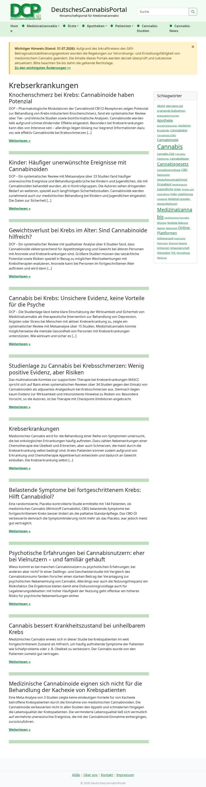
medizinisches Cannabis (176, 217)
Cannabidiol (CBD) (166, 135)
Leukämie (162, 199)
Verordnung (183, 252)
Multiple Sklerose (177, 223)
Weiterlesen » (20, 140)
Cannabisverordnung (168, 169)
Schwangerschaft (179, 248)
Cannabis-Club (165, 154)
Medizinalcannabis (42, 26)
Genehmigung (179, 184)
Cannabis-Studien (147, 28)
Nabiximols (171, 228)
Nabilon (161, 228)
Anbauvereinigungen (168, 115)
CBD (184, 170)
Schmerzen (163, 248)
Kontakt (107, 775)
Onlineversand (165, 238)
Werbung (162, 257)
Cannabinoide (167, 140)
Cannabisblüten (179, 158)
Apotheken (96, 26)
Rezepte (183, 243)
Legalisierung (185, 194)
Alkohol (161, 105)
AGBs (76, 775)
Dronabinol (164, 184)
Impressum (125, 775)
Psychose (173, 243)
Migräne (162, 222)
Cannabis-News (180, 28)
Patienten (123, 26)
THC (173, 253)
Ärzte (72, 26)
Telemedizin (163, 252)
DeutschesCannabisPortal (172, 179)
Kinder (177, 189)
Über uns (90, 775)
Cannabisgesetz (172, 164)
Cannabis (170, 147)
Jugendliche (165, 189)
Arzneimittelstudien (167, 125)
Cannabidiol (178, 130)
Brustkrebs (163, 130)
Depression (163, 174)
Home (14, 28)
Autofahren (184, 125)
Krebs (173, 194)
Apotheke (165, 120)
